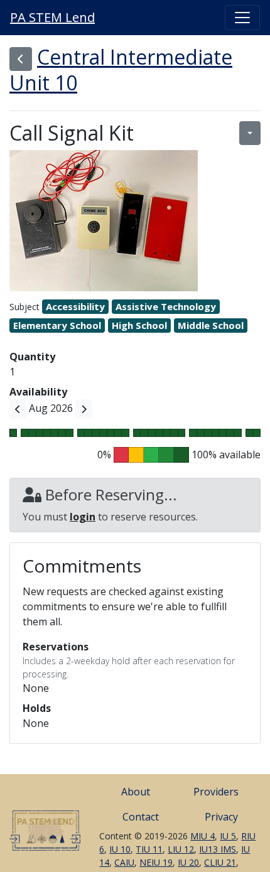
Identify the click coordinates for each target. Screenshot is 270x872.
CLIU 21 (220, 862)
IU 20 (188, 862)
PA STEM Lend (52, 17)
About (135, 792)
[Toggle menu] (250, 133)
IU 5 (228, 836)
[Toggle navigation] (242, 17)
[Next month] (83, 409)
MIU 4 (202, 836)
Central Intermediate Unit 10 (120, 69)
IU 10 (120, 849)
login (82, 517)
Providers (216, 792)
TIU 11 (149, 849)
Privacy (221, 817)
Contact (140, 817)
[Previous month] (17, 409)
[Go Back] (20, 59)
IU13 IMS (217, 849)
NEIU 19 (156, 862)
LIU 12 (181, 849)
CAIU (124, 862)
